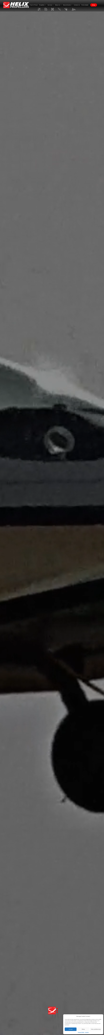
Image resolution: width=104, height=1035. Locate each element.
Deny (83, 1029)
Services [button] (50, 5)
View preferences (96, 1029)
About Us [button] (57, 5)
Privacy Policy (81, 1032)
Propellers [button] (42, 5)
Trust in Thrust (34, 5)
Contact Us (77, 5)
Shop (93, 5)
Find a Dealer (84, 5)
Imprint (87, 1032)
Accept (71, 1029)
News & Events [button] (67, 5)
